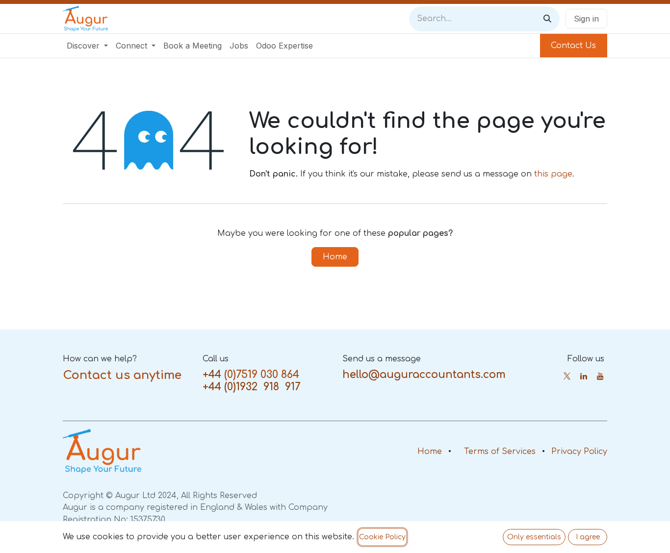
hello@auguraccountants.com (424, 374)
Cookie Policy (382, 537)
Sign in (586, 19)
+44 (212, 374)
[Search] (547, 18)
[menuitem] (87, 45)
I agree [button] (588, 537)
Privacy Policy (579, 451)
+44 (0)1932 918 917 (251, 387)
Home (335, 256)
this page (553, 174)
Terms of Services (500, 451)
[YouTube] (600, 376)
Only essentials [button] (534, 537)
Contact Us (573, 45)
